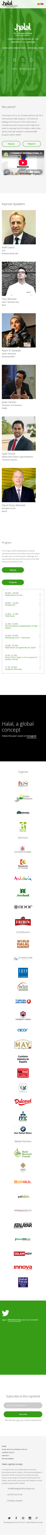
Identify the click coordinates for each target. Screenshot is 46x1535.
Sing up (11, 143)
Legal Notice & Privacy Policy (14, 1449)
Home (4, 1446)
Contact (5, 1455)
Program (13, 582)
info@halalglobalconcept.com (21, 1488)
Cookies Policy (8, 1452)
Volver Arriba (8, 1459)
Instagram (31, 736)
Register (32, 143)
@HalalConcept (14, 1320)
